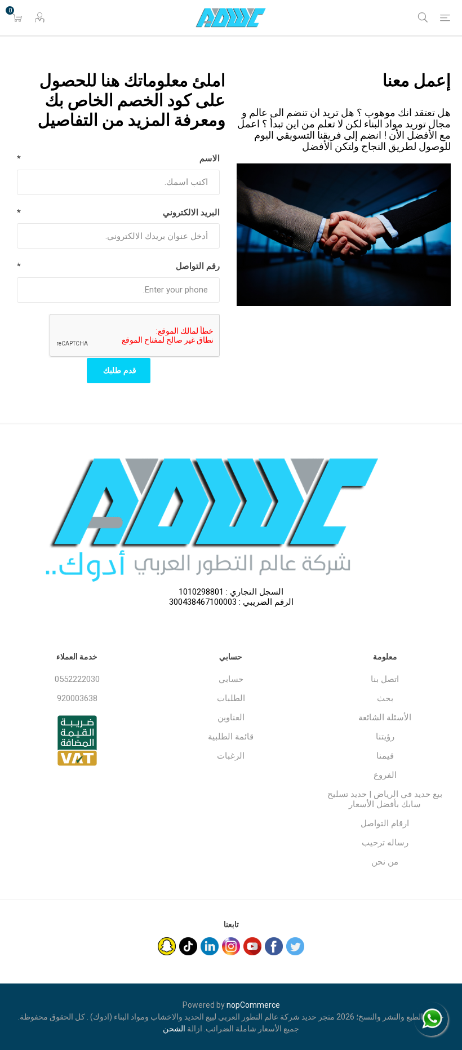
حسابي (231, 679)
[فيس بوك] (274, 946)
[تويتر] (295, 946)
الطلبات (231, 698)
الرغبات (231, 756)
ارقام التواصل (385, 823)
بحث (385, 698)
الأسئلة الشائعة (384, 717)
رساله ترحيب (385, 843)
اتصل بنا (385, 679)
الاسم (209, 158)
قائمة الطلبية (231, 737)
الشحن (174, 1028)
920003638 (77, 698)
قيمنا (385, 756)
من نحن (384, 862)
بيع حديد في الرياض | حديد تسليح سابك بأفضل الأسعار (384, 799)
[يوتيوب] (252, 946)
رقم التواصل (198, 266)
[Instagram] (231, 946)
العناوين (231, 717)
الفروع (385, 775)
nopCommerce (253, 1004)
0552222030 (77, 679)
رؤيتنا (385, 737)
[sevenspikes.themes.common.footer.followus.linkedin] (210, 946)
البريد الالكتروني (191, 212)
